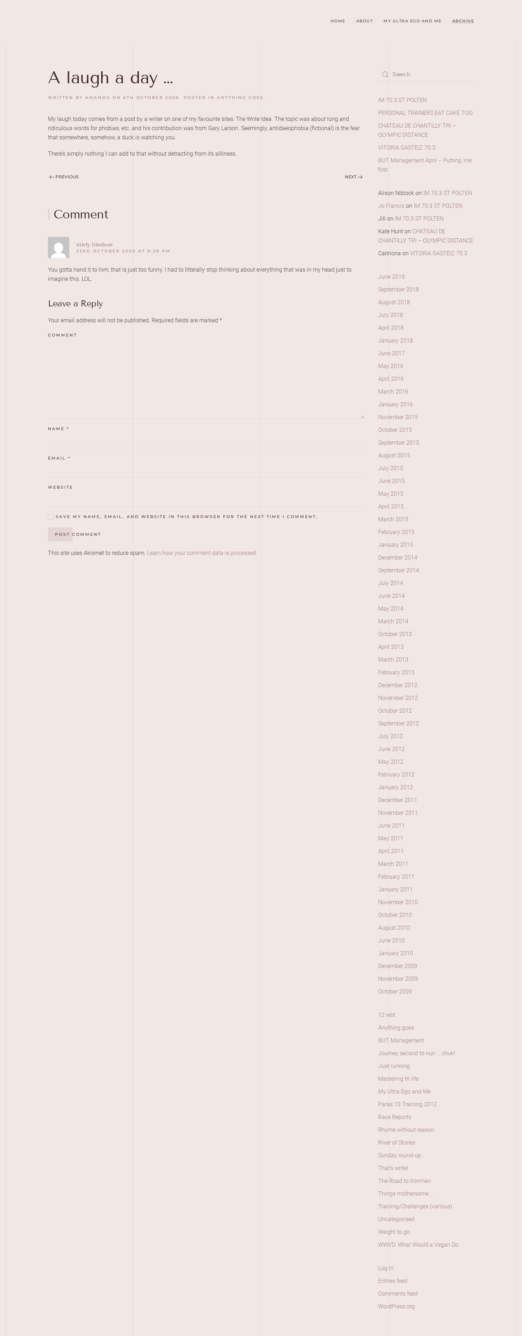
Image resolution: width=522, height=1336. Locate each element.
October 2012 (395, 710)
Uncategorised (396, 1219)
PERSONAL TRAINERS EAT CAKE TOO (425, 113)
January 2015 (395, 544)
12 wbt (386, 1015)
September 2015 (398, 442)
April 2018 (391, 327)
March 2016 (393, 391)
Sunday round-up (399, 1155)
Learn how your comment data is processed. (202, 553)
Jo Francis (391, 205)
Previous (66, 176)
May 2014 (390, 608)
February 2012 (396, 774)
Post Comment (78, 534)
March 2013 (393, 659)
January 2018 (395, 340)
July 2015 (390, 468)
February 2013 (396, 672)
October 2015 (395, 430)
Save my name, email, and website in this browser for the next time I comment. (186, 516)
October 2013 (395, 634)
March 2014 (393, 621)
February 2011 (396, 876)
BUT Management (401, 1040)
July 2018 (390, 315)
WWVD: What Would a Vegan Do (418, 1244)
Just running (394, 1066)
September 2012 (398, 723)
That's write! (393, 1168)
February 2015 (396, 532)
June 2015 (391, 481)
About (364, 20)
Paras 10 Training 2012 (407, 1104)
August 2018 (394, 302)
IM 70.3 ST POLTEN (402, 100)
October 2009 (395, 991)
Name (58, 428)
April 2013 (391, 647)
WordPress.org (396, 1306)
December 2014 (397, 557)
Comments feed (398, 1293)
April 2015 (391, 506)
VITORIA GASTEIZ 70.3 (406, 147)
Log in (385, 1268)
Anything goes (240, 97)
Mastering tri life (398, 1078)
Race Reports (394, 1117)
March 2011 (393, 864)
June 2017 (391, 353)
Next (351, 176)
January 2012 (395, 787)
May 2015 (390, 493)
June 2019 (391, 276)
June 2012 (391, 749)
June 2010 (391, 940)
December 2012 (397, 685)
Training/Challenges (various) (415, 1206)
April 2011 (391, 851)
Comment (62, 335)
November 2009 (398, 978)
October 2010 (395, 915)
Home (338, 20)
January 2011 (395, 889)
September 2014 (398, 570)
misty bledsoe (94, 244)
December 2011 (397, 800)
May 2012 (390, 761)
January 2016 (395, 404)
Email (59, 458)
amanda (97, 97)
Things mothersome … (406, 1193)
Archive (463, 20)
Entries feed (392, 1280)
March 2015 (393, 519)
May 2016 (390, 366)
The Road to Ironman (404, 1181)
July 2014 (390, 583)
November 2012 (398, 698)
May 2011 (390, 838)
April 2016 (391, 378)
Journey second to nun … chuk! (416, 1053)
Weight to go (394, 1232)
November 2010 (398, 902)
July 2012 (390, 736)
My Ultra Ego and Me (413, 20)
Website (60, 487)
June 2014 (391, 595)
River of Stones (396, 1142)
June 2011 (391, 825)
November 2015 (398, 417)
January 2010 (395, 953)
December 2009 (397, 966)
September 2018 (398, 289)
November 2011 (398, 812)
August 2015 (394, 455)
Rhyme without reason (406, 1129)
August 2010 (394, 927)
